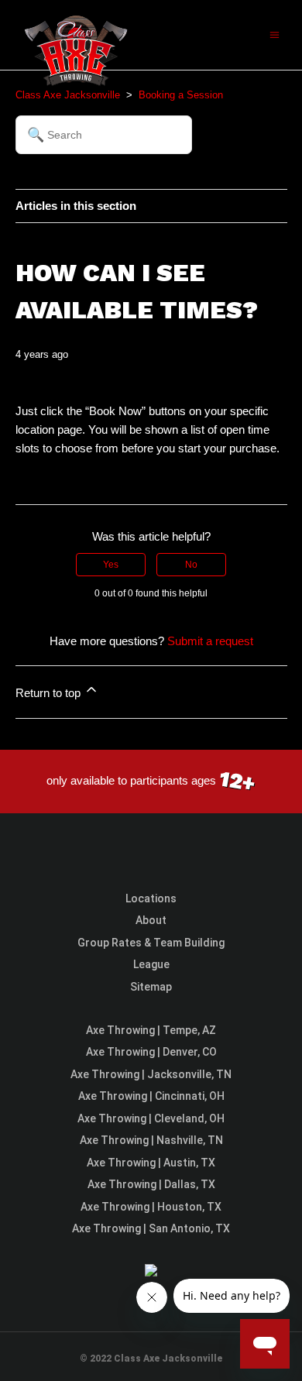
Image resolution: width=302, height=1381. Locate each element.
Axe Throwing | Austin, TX (151, 1162)
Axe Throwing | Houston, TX (151, 1207)
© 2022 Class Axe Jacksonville (151, 1358)
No (191, 564)
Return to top (49, 692)
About (151, 920)
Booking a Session (181, 95)
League (151, 964)
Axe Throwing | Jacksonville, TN (151, 1074)
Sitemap (151, 987)
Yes (110, 564)
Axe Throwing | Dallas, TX (151, 1184)
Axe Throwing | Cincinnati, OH (151, 1096)
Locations (151, 898)
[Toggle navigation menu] (274, 34)
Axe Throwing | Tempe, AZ (151, 1030)
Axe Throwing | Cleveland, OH (151, 1118)
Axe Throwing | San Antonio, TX (151, 1228)
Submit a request (210, 641)
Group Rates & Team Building (151, 942)
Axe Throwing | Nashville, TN (151, 1140)
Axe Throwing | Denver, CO (151, 1052)
